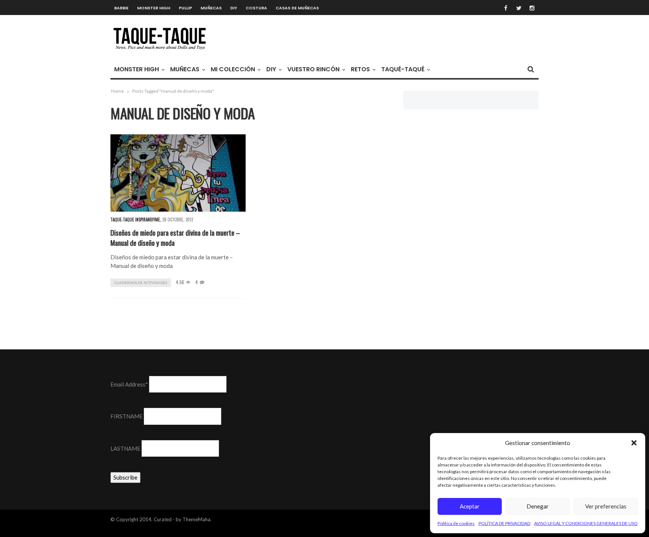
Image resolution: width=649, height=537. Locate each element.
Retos (360, 69)
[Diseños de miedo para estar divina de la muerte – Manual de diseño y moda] (178, 173)
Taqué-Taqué (402, 69)
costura (256, 8)
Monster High (153, 8)
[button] (634, 443)
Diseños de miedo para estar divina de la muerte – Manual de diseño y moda (175, 237)
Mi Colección (233, 69)
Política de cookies (456, 523)
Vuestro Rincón (313, 69)
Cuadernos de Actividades (140, 282)
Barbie (121, 8)
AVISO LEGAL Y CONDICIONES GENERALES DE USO (586, 523)
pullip (185, 8)
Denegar (538, 506)
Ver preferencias (605, 506)
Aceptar (470, 506)
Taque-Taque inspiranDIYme (135, 220)
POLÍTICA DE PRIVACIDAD (504, 523)
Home (117, 91)
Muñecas (211, 8)
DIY (233, 8)
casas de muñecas (297, 8)
